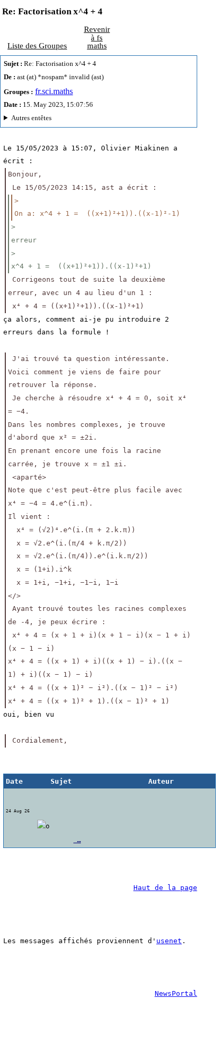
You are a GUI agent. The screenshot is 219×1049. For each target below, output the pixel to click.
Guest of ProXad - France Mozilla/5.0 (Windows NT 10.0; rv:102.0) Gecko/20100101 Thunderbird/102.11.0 (94, 119)
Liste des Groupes (37, 45)
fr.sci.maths (54, 91)
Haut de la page (165, 888)
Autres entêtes (31, 118)
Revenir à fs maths (97, 37)
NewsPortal (176, 993)
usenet (169, 941)
